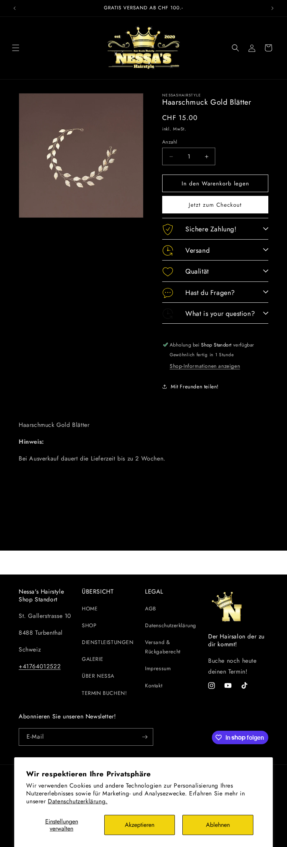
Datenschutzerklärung (170, 625)
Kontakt (153, 685)
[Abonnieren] (144, 737)
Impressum (158, 668)
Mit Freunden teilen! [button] (195, 386)
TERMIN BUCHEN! (104, 693)
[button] (15, 48)
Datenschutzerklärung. (78, 801)
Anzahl (169, 141)
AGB (150, 608)
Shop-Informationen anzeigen (205, 366)
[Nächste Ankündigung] (272, 8)
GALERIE (92, 659)
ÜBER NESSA (98, 676)
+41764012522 (40, 666)
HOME (90, 608)
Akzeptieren (139, 824)
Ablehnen (218, 824)
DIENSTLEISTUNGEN (108, 642)
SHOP (89, 625)
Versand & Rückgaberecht (162, 646)
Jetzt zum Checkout (215, 205)
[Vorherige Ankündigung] (14, 8)
